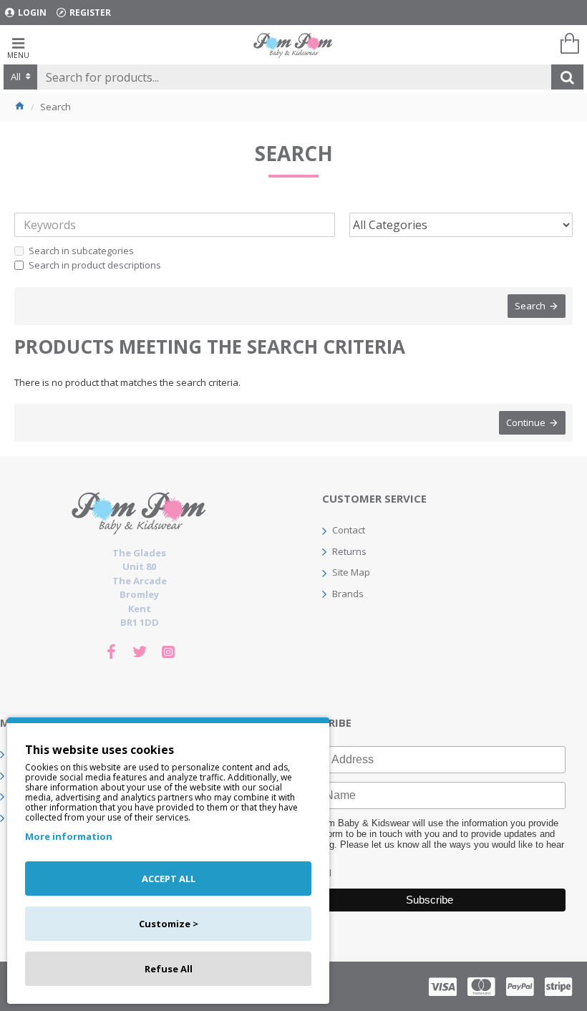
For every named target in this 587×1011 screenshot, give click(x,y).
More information (68, 836)
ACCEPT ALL (168, 878)
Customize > (168, 923)
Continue (525, 422)
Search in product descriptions (95, 264)
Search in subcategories (81, 250)
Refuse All (169, 968)
